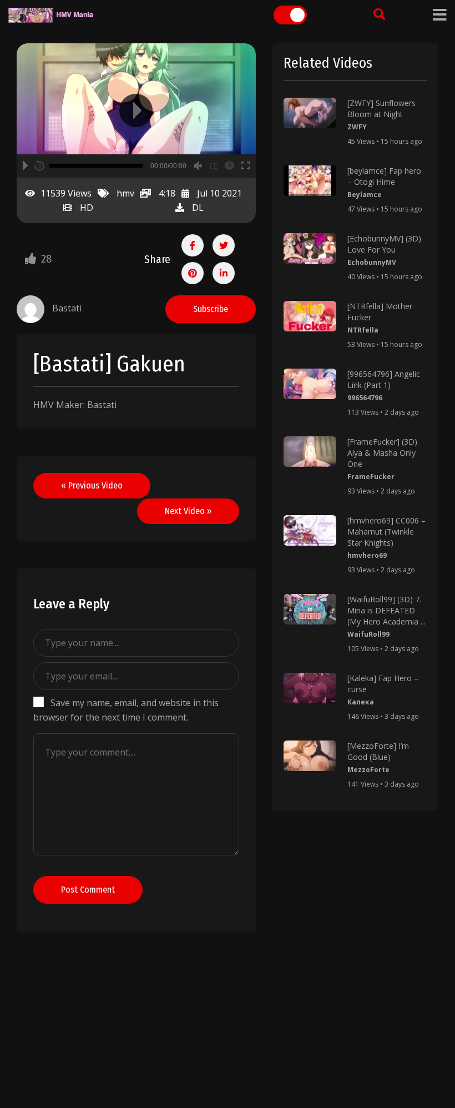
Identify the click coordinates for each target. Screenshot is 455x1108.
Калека (360, 702)
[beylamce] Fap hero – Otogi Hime (384, 176)
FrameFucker (371, 476)
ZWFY (357, 127)
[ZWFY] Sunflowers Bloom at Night (381, 108)
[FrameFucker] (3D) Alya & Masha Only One (382, 452)
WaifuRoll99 (368, 634)
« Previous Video (92, 485)
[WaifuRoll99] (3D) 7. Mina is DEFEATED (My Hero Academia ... (386, 610)
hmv (125, 193)
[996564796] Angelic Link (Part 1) (383, 379)
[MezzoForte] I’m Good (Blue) (378, 751)
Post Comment (88, 889)
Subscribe (210, 309)
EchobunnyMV (371, 262)
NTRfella (362, 330)
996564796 (364, 397)
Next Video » (188, 511)
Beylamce (364, 194)
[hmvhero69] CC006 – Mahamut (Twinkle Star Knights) (386, 531)
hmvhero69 (367, 555)
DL (198, 208)
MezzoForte (368, 769)
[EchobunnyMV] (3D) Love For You (384, 244)
